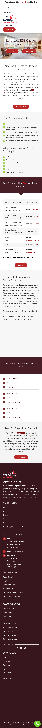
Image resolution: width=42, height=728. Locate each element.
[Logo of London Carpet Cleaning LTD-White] (10, 470)
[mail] (25, 648)
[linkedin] (21, 648)
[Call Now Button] (37, 724)
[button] (21, 379)
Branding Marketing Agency (25, 725)
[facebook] (17, 648)
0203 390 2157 (18, 551)
